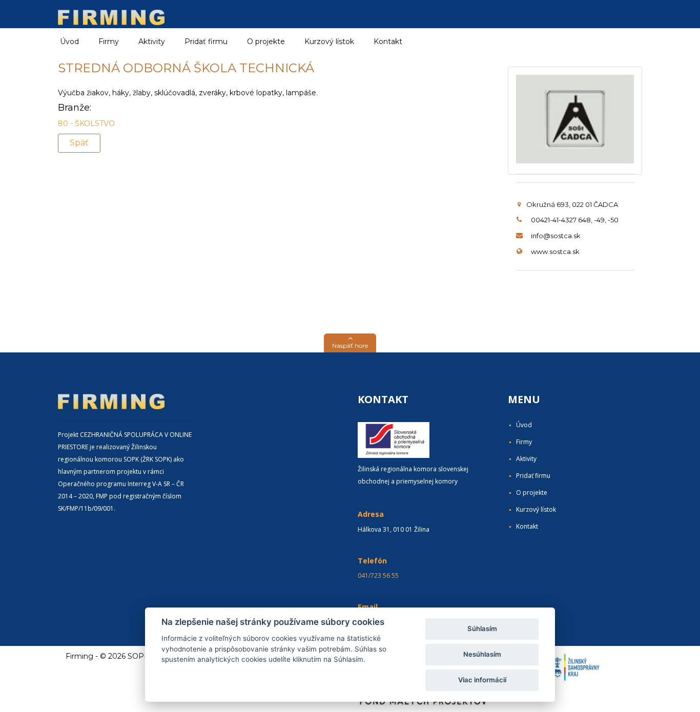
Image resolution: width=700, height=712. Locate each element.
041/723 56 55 (378, 575)
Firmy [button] (108, 41)
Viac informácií (482, 680)
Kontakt (388, 41)
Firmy (524, 441)
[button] (350, 342)
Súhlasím (482, 628)
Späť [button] (79, 143)
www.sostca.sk (555, 251)
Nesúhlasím (482, 654)
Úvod (69, 41)
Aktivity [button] (151, 41)
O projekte (266, 41)
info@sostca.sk (556, 236)
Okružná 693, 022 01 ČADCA (572, 204)
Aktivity (526, 458)
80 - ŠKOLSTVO (86, 123)
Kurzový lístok (329, 41)
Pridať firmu (206, 41)
